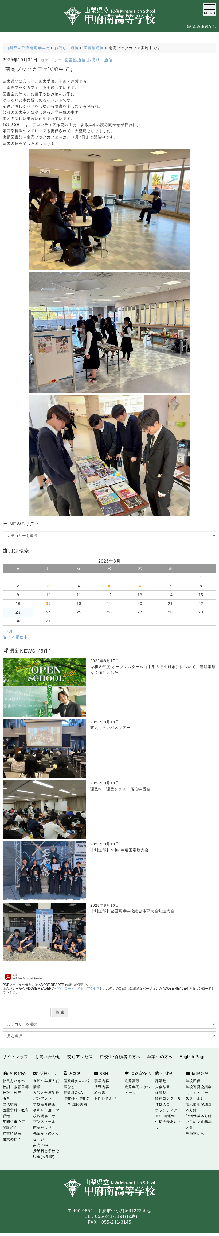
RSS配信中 (17, 637)
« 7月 (8, 631)
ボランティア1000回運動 (166, 1113)
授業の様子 (12, 1139)
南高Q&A (41, 1145)
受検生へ (47, 1073)
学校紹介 (17, 1073)
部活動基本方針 (199, 1116)
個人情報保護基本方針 (199, 1107)
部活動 (160, 1081)
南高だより (42, 1128)
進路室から (140, 1073)
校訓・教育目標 (16, 1087)
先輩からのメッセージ (46, 1136)
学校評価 (193, 1081)
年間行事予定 (14, 1122)
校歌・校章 (12, 1093)
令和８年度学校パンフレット (46, 1096)
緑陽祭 (160, 1093)
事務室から (195, 1133)
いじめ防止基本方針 (199, 1125)
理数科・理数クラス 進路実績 (77, 1101)
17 (48, 604)
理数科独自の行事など (77, 1084)
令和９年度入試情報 (46, 1084)
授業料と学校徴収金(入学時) (46, 1154)
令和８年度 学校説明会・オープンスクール (46, 1116)
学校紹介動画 (44, 1104)
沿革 (6, 1098)
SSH (103, 1073)
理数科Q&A (73, 1093)
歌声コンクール (168, 1098)
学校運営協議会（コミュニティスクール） (199, 1093)
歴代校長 (10, 1104)
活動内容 (101, 1087)
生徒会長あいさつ (168, 1125)
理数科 (74, 1073)
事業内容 (101, 1081)
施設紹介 (10, 1128)
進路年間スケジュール (138, 1090)
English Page (192, 1056)
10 (48, 595)
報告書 (99, 1093)
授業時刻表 (12, 1133)
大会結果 (162, 1087)
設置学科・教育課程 (16, 1113)
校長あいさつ (14, 1081)
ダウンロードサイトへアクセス (77, 988)
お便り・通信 (100, 60)
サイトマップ (15, 1056)
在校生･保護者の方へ (120, 1056)
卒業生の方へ (160, 1056)
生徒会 (166, 1073)
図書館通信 (75, 60)
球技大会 (162, 1104)
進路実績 (132, 1081)
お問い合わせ (48, 1056)
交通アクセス (80, 1056)
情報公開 (199, 1073)
